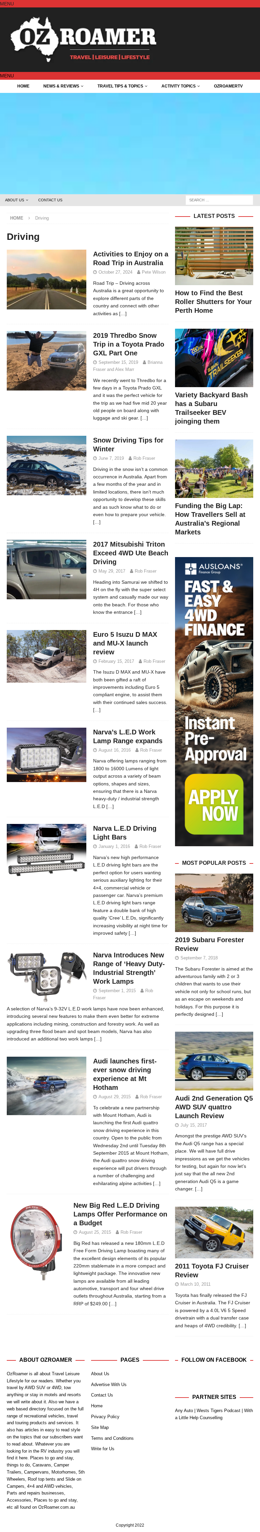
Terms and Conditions (112, 1438)
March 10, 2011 (195, 1284)
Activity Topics (178, 86)
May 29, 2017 (112, 571)
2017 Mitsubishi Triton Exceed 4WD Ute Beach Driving (130, 553)
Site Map (100, 1427)
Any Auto (184, 1410)
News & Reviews (61, 86)
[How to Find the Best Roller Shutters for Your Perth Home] (214, 256)
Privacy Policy (105, 1416)
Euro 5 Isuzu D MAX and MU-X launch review (125, 643)
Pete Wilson (154, 272)
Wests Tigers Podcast (218, 1410)
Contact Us (50, 200)
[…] (123, 313)
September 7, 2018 (199, 957)
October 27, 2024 (115, 272)
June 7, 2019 (111, 458)
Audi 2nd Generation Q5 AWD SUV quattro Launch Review (214, 1107)
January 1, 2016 (114, 846)
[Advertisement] (130, 143)
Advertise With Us (109, 1384)
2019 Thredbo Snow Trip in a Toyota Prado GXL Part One (128, 344)
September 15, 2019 (118, 362)
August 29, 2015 (115, 1096)
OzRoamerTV (228, 86)
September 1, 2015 (117, 990)
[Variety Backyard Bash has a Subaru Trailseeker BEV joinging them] (214, 358)
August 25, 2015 (95, 1232)
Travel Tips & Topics (120, 86)
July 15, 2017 (193, 1125)
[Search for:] (219, 199)
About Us (14, 200)
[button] (7, 3)
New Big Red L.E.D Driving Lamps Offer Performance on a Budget (120, 1214)
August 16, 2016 (115, 750)
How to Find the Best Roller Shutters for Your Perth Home (213, 301)
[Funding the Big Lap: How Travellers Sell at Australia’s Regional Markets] (214, 468)
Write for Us (102, 1448)
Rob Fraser (144, 458)
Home (23, 86)
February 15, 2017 (116, 661)
